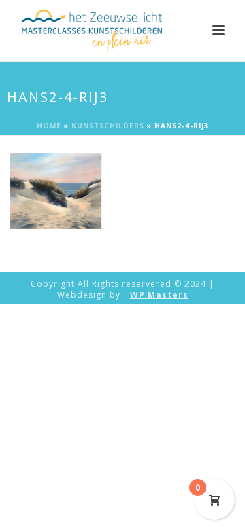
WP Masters (159, 294)
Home (49, 125)
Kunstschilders (107, 125)
